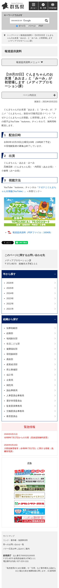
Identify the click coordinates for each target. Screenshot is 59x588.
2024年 (10, 293)
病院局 (9, 385)
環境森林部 (11, 354)
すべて (22, 26)
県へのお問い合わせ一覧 (13, 544)
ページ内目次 (29, 95)
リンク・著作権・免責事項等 (15, 540)
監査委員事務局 (14, 406)
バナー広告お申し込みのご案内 (16, 549)
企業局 (9, 380)
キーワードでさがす (13, 15)
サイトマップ (8, 536)
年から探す (9, 274)
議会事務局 (11, 390)
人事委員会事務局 (15, 395)
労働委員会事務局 (15, 411)
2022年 (10, 303)
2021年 (10, 309)
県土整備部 (11, 369)
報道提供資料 (26, 35)
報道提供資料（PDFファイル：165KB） (32, 232)
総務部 (9, 333)
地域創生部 (11, 338)
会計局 (9, 375)
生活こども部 (13, 343)
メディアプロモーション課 (18, 260)
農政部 (9, 359)
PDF (41, 26)
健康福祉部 (11, 349)
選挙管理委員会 (14, 400)
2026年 (10, 283)
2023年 (10, 298)
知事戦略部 (11, 328)
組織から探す (10, 319)
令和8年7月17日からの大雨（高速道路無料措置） (26, 437)
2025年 (10, 288)
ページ (32, 26)
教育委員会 (11, 416)
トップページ (12, 35)
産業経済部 (11, 364)
